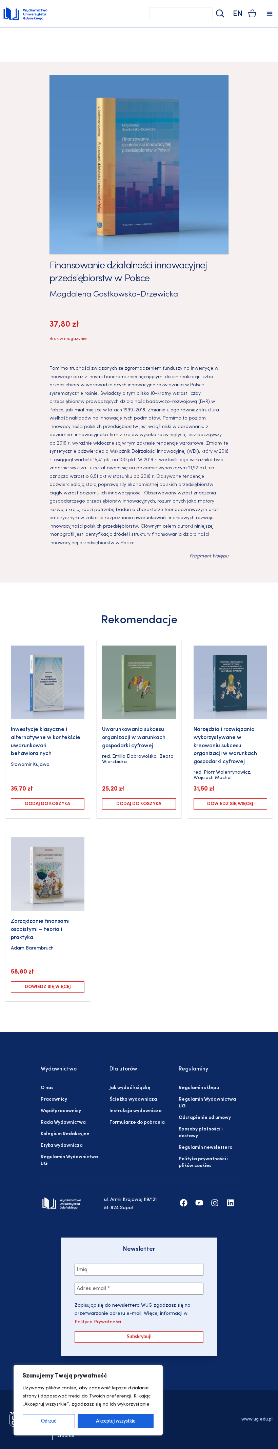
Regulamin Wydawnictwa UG (69, 1160)
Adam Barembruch (32, 948)
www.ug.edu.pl (257, 1419)
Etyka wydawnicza (62, 1145)
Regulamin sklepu (199, 1087)
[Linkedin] (230, 1203)
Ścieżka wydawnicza (133, 1099)
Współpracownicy (61, 1111)
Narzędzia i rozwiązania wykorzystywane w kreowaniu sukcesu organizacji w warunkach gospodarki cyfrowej (225, 745)
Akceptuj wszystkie (115, 1421)
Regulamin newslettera (206, 1147)
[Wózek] (252, 13)
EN (237, 14)
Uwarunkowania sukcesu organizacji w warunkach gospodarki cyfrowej (133, 738)
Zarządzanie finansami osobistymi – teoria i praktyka (40, 929)
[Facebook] (184, 1203)
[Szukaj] (219, 13)
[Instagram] (215, 1203)
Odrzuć (48, 1421)
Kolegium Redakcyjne (65, 1134)
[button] (270, 13)
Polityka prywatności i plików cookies (204, 1162)
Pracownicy (54, 1099)
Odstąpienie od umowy (205, 1117)
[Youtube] (199, 1203)
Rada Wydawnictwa (63, 1122)
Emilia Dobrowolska (134, 756)
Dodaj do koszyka (47, 804)
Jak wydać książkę (130, 1087)
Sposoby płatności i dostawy (201, 1133)
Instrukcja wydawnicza (136, 1111)
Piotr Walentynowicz (227, 772)
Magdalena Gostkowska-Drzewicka (113, 294)
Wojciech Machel (213, 777)
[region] (88, 1400)
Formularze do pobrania (137, 1122)
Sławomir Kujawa (30, 764)
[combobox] (181, 13)
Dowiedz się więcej (230, 804)
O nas (47, 1087)
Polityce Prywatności (98, 1322)
